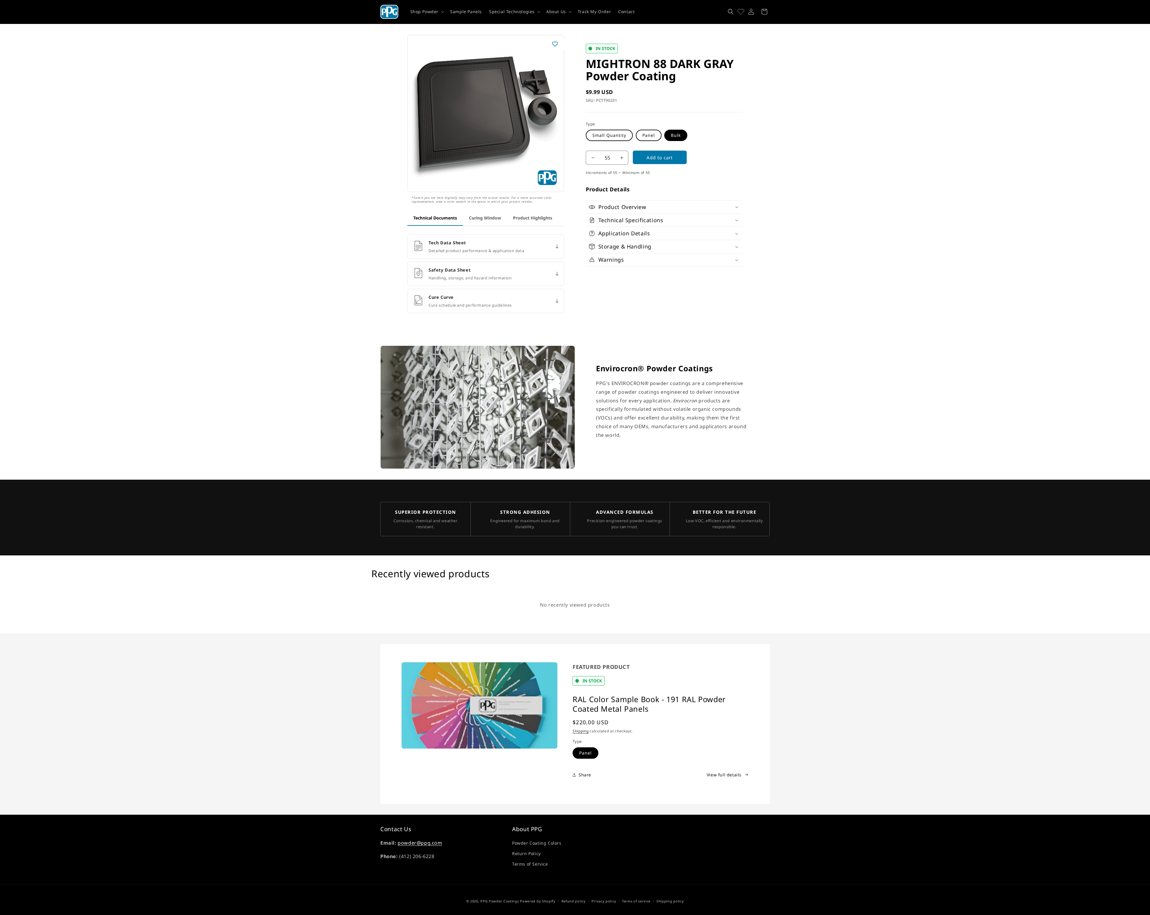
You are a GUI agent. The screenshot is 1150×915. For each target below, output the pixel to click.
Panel (648, 135)
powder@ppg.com (420, 843)
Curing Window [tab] (485, 218)
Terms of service (636, 901)
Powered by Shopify (538, 901)
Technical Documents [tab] (435, 218)
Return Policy (526, 853)
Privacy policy (603, 901)
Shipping (581, 731)
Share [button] (585, 775)
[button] (427, 11)
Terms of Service (530, 864)
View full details (724, 775)
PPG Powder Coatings (499, 901)
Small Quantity (609, 135)
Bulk (676, 135)
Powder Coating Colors (537, 843)
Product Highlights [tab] (532, 218)
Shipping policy (670, 901)
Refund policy (574, 901)
